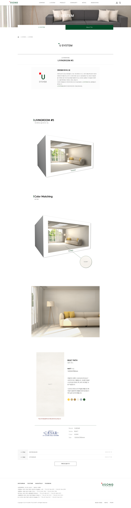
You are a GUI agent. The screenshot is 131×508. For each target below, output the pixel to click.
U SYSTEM (41, 27)
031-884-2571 (46, 493)
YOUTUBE (30, 483)
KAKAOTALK (39, 483)
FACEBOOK (48, 483)
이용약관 (106, 502)
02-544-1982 (42, 491)
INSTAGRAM (21, 483)
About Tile (89, 27)
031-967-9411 (48, 495)
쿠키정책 (111, 502)
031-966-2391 (50, 489)
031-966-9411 (47, 497)
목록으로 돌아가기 (65, 463)
